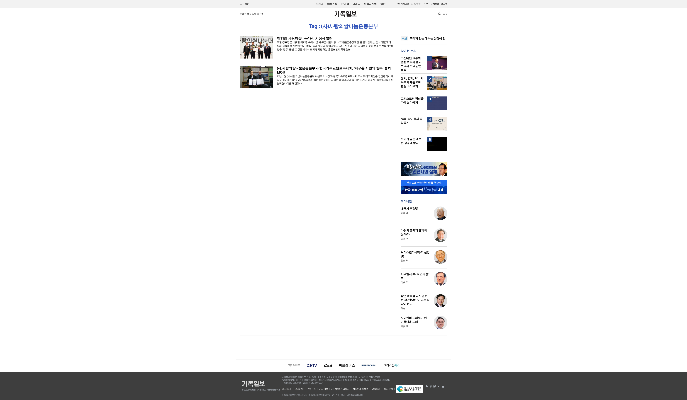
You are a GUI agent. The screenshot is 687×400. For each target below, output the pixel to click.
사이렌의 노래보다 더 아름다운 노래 (414, 320)
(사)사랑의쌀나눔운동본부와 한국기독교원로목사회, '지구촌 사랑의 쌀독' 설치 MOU (334, 70)
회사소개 (286, 388)
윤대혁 (345, 4)
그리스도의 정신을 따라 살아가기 (412, 100)
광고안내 (298, 388)
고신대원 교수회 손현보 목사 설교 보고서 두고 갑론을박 (411, 64)
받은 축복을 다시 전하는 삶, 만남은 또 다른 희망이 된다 (415, 300)
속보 (404, 38)
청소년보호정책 (360, 388)
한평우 (404, 260)
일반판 (417, 3)
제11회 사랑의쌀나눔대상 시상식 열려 (305, 38)
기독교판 (405, 3)
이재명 (404, 213)
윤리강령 (388, 388)
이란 (383, 4)
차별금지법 (370, 4)
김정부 (404, 238)
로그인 (444, 3)
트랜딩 (319, 4)
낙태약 (356, 4)
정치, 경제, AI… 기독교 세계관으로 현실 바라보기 (412, 82)
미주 (426, 3)
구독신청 (435, 3)
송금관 (404, 326)
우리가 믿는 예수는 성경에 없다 (411, 141)
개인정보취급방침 (340, 388)
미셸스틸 (332, 4)
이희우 (404, 282)
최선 (403, 308)
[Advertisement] (343, 347)
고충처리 (376, 388)
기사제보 (323, 388)
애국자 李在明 (409, 208)
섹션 (246, 3)
